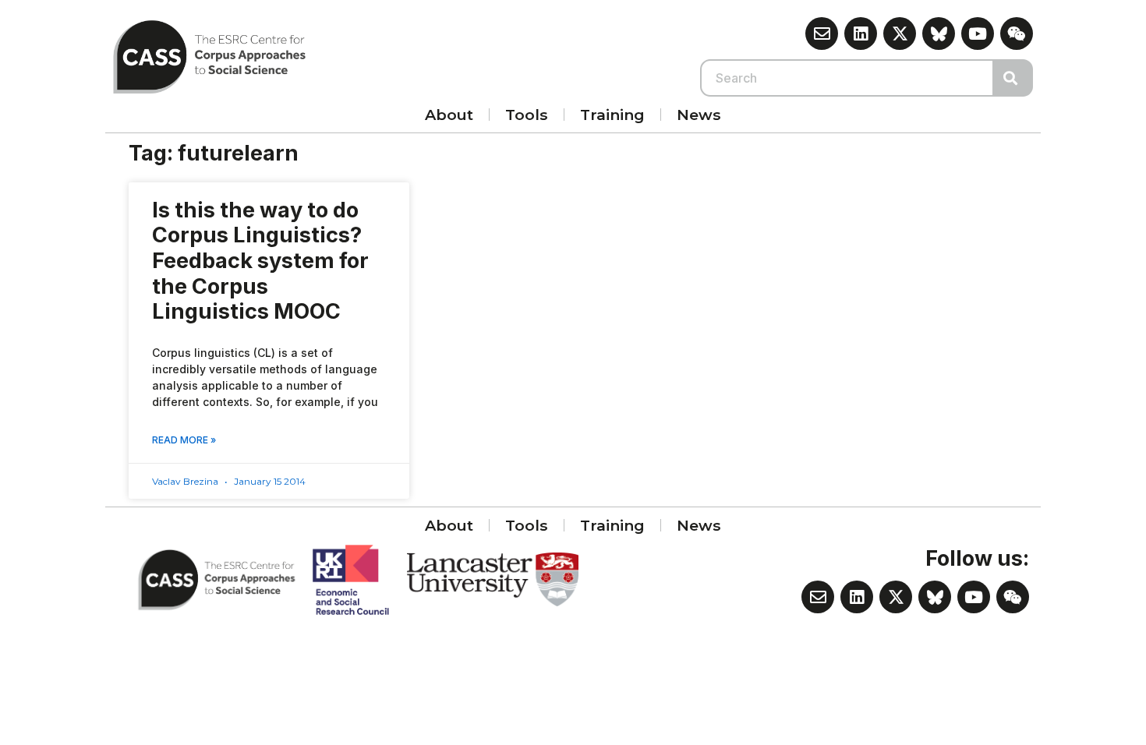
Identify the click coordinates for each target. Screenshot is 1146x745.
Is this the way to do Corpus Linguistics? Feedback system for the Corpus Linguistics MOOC (260, 261)
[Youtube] (977, 33)
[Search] (1013, 78)
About (449, 114)
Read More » (184, 440)
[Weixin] (1016, 33)
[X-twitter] (899, 33)
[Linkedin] (860, 33)
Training (612, 114)
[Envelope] (821, 33)
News (699, 114)
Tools (526, 114)
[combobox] (847, 78)
